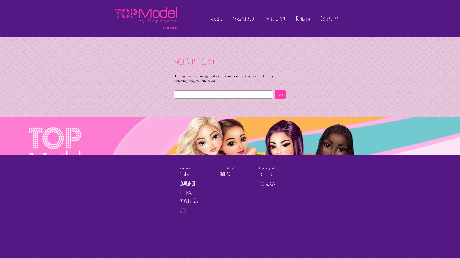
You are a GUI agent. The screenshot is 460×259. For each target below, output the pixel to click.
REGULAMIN (187, 183)
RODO (183, 210)
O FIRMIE (185, 174)
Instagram (267, 183)
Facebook (265, 174)
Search (280, 94)
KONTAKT (225, 174)
